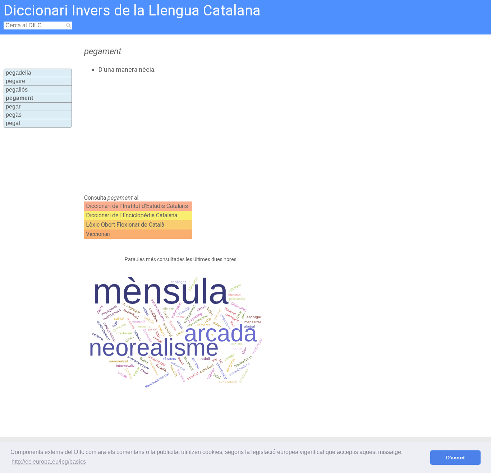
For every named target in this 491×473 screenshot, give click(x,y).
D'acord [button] (455, 457)
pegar (13, 106)
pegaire (15, 81)
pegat (13, 123)
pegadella (18, 73)
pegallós (17, 90)
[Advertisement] (222, 134)
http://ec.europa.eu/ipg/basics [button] (49, 462)
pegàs (14, 115)
